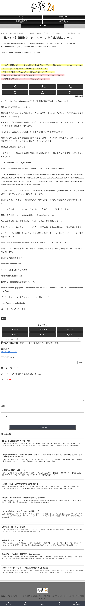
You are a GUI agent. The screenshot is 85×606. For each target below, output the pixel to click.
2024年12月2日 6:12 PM (9, 352)
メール (4, 416)
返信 (81, 362)
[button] (79, 339)
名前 (3, 406)
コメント (6, 379)
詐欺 (4, 318)
